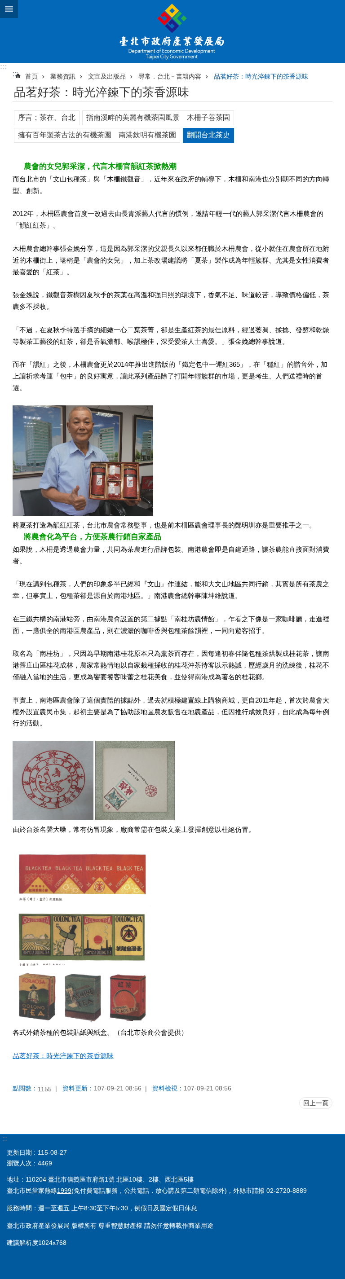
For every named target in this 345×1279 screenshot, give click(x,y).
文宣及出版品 (107, 76)
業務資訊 (62, 76)
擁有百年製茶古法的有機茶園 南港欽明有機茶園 (97, 135)
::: (3, 66)
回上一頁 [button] (315, 1103)
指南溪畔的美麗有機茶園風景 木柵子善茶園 (158, 117)
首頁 (31, 76)
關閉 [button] (9, 9)
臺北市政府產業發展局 (172, 31)
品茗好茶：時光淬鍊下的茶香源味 (261, 76)
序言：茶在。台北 (46, 117)
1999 (64, 1190)
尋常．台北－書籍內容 (169, 76)
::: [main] (15, 74)
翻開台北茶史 (208, 135)
